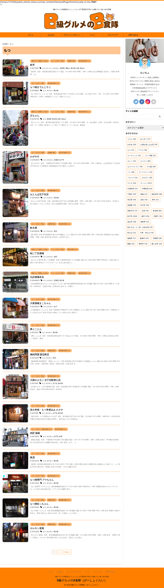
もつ (43, 68)
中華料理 (147, 189)
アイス (143, 150)
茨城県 (157, 238)
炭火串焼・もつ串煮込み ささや (46, 409)
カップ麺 (150, 156)
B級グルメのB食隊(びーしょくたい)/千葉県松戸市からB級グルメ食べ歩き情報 (82, 576)
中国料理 (132, 189)
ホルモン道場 (37, 528)
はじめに (51, 35)
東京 (55, 231)
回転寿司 (157, 194)
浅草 (77, 68)
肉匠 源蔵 (35, 433)
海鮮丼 (144, 222)
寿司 (155, 200)
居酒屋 (62, 68)
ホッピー (49, 68)
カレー (131, 161)
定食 (144, 200)
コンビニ (145, 161)
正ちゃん (34, 115)
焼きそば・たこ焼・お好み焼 (140, 227)
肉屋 (60, 436)
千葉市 (131, 194)
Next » (67, 552)
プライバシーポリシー (71, 35)
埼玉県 (131, 200)
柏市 (55, 257)
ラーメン (146, 183)
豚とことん (36, 329)
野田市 (143, 244)
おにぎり (145, 139)
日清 (145, 211)
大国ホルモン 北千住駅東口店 (45, 380)
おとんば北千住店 (39, 194)
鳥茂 (32, 457)
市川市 (144, 205)
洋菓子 (158, 216)
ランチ (131, 183)
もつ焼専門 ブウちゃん (42, 479)
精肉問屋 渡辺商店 (39, 354)
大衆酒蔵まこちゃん (40, 303)
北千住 (55, 383)
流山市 (131, 222)
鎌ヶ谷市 (157, 244)
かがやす (34, 156)
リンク (92, 35)
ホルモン (56, 68)
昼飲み (67, 68)
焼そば (131, 233)
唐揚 (143, 194)
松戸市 (61, 160)
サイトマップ (113, 35)
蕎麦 (131, 244)
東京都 (73, 68)
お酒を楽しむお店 (148, 144)
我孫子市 (132, 211)
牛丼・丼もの (147, 233)
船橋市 (144, 238)
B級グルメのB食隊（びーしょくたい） (82, 580)
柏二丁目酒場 (37, 253)
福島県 (131, 238)
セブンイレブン (135, 167)
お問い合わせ (133, 35)
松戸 (55, 306)
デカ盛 (151, 167)
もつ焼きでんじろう (40, 87)
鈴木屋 (33, 227)
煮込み (82, 68)
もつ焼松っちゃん (39, 503)
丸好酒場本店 (37, 277)
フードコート (145, 172)
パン (131, 172)
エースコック (134, 156)
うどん (131, 139)
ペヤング (132, 178)
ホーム (30, 35)
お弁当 (131, 144)
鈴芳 (32, 64)
